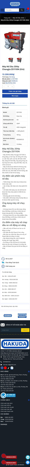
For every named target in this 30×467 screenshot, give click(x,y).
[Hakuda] (15, 344)
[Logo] (15, 4)
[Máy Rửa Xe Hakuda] (22, 316)
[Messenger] (28, 462)
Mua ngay (15, 96)
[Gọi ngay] (3, 456)
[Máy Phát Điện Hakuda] (8, 316)
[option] (10, 60)
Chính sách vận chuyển (7, 407)
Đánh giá (5, 107)
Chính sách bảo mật (6, 409)
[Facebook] (2, 367)
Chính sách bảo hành (6, 403)
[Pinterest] (8, 367)
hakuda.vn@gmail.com (9, 364)
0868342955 (11, 463)
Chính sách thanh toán (7, 411)
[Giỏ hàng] (27, 11)
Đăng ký (25, 330)
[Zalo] (11, 367)
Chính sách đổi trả (6, 405)
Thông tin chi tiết (8, 103)
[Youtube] (5, 367)
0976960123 (6, 361)
